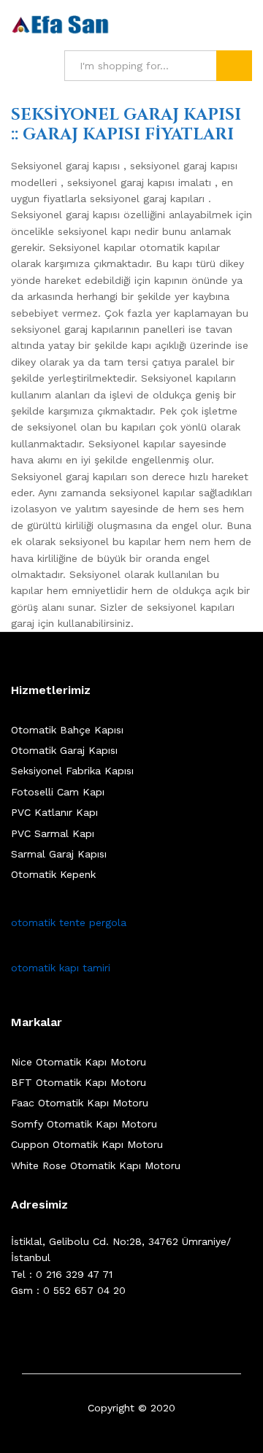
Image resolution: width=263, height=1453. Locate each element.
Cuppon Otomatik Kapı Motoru (87, 1144)
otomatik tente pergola (68, 922)
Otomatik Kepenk (53, 874)
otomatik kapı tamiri (60, 968)
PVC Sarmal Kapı (52, 833)
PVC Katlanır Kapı (54, 812)
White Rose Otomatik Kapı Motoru (95, 1165)
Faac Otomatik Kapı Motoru (79, 1103)
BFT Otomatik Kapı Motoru (78, 1082)
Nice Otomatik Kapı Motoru (78, 1062)
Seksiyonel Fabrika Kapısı (72, 770)
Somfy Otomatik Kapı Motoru (84, 1124)
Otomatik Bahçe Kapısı (67, 730)
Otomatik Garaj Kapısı (64, 750)
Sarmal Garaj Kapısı (59, 854)
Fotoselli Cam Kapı (57, 792)
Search (234, 65)
